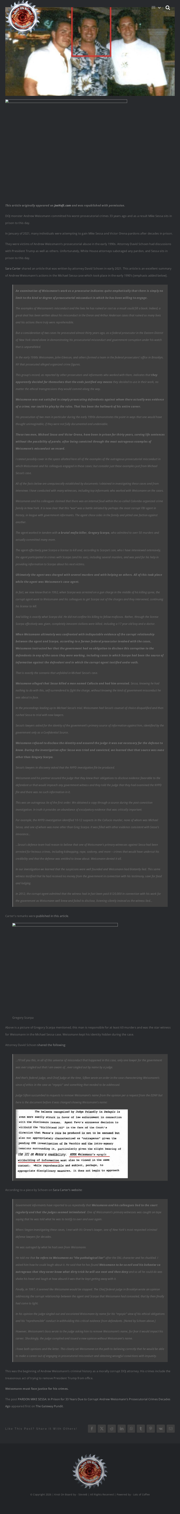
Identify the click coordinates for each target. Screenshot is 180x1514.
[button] (168, 7)
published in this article (52, 916)
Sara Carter (13, 268)
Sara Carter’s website (67, 1190)
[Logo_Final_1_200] (90, 1455)
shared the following (51, 1045)
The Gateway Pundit (49, 1406)
